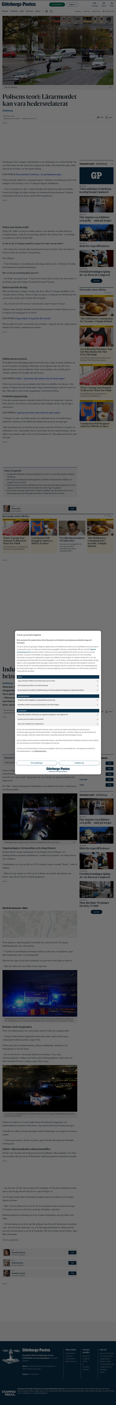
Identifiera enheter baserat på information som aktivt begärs (38, 705)
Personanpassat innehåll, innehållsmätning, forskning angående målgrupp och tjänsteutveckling (51, 690)
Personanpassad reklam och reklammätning (33, 685)
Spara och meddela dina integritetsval (31, 724)
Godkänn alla (79, 763)
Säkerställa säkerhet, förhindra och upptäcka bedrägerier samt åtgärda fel (43, 715)
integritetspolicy (40, 751)
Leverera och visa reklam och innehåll (30, 719)
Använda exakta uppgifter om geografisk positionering (36, 700)
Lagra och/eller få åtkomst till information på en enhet (36, 681)
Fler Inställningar (37, 763)
